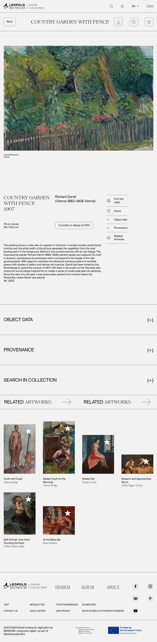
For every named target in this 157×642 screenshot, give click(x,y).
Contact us (11, 611)
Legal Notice (38, 611)
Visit (6, 604)
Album (87, 587)
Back (10, 21)
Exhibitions (89, 604)
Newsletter (37, 604)
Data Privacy (63, 611)
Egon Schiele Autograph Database (103, 611)
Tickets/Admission (67, 604)
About (113, 587)
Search (62, 587)
